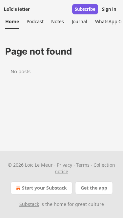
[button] (12, 21)
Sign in (109, 9)
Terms (83, 165)
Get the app (94, 188)
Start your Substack (44, 188)
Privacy (64, 165)
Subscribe (85, 9)
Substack (29, 204)
